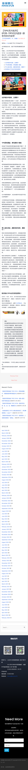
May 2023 (4, 519)
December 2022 (6, 532)
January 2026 (5, 438)
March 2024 (5, 493)
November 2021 (6, 565)
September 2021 (6, 571)
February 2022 (6, 558)
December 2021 (6, 563)
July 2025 (4, 451)
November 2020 (6, 594)
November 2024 (6, 472)
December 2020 (6, 591)
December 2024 (6, 469)
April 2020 (5, 612)
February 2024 (6, 495)
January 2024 (5, 498)
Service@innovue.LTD (12, 676)
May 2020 (4, 610)
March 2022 (5, 555)
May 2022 (4, 550)
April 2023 (5, 521)
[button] (25, 2)
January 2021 (5, 589)
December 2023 (6, 500)
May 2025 (4, 456)
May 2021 (4, 578)
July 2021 (4, 576)
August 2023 (5, 511)
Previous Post (14, 376)
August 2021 (5, 573)
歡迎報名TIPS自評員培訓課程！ (13, 69)
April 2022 (5, 552)
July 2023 (4, 513)
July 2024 (4, 482)
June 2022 (5, 547)
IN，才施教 (15, 38)
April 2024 (5, 490)
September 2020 (6, 599)
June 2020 (5, 607)
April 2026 (5, 430)
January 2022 (5, 560)
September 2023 (6, 508)
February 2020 (6, 617)
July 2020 (4, 604)
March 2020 (5, 615)
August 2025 (5, 448)
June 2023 (5, 516)
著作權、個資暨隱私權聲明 (8, 767)
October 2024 (5, 474)
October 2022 (5, 537)
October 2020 (5, 597)
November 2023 (6, 503)
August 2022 (5, 542)
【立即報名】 (19, 303)
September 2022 (6, 539)
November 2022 (6, 534)
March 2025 (5, 461)
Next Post (14, 380)
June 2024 (5, 485)
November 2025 (6, 443)
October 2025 (5, 446)
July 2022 (4, 545)
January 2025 (5, 467)
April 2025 (5, 459)
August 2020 (5, 602)
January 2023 (5, 529)
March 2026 (5, 433)
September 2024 (6, 477)
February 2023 (6, 526)
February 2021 (6, 586)
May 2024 (4, 487)
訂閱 (6, 750)
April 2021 (4, 581)
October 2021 (5, 568)
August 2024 (5, 480)
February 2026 (6, 435)
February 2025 (6, 464)
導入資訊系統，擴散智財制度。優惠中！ (15, 67)
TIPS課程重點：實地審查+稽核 (13, 65)
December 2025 (6, 441)
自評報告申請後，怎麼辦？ (12, 62)
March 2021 (5, 584)
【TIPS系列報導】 (6, 38)
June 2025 (5, 454)
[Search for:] (14, 627)
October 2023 (5, 506)
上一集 (7, 43)
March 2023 (5, 524)
